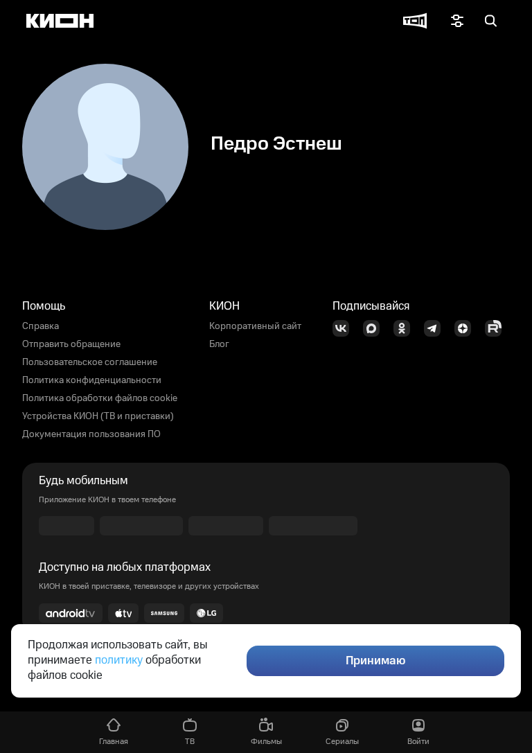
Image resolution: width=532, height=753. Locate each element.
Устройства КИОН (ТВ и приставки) (98, 416)
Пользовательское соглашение (89, 362)
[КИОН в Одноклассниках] (405, 328)
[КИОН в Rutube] (497, 328)
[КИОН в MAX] (375, 328)
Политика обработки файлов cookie (99, 398)
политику (119, 660)
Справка (40, 326)
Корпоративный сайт (255, 326)
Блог (219, 344)
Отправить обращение (71, 344)
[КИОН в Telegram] (436, 328)
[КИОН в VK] (344, 328)
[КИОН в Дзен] (466, 328)
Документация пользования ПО (91, 434)
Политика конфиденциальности (91, 380)
